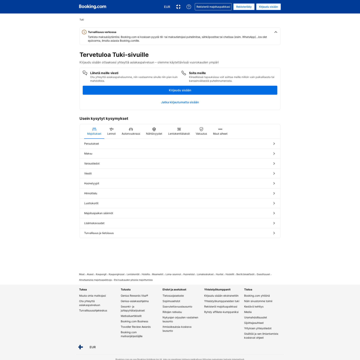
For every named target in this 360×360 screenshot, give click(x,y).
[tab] (94, 131)
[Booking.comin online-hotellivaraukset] (92, 6)
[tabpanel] (180, 188)
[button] (180, 32)
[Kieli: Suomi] (80, 347)
